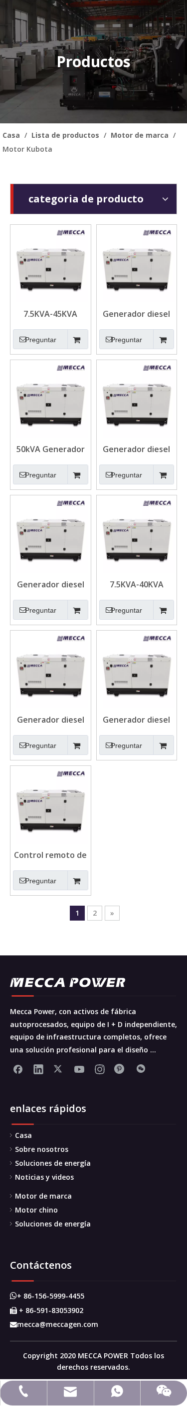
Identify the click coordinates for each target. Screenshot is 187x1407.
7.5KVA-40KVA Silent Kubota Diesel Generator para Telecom (136, 584)
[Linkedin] (38, 1069)
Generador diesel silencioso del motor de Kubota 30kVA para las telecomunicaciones (137, 449)
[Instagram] (100, 1069)
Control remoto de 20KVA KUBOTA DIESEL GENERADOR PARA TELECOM (50, 854)
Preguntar (40, 340)
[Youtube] (79, 1069)
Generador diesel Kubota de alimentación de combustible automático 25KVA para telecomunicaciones (137, 719)
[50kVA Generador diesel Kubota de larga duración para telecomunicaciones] (50, 399)
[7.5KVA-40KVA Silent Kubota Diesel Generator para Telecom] (137, 534)
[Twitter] (59, 1069)
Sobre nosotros (41, 1149)
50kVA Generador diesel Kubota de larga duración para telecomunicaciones (50, 449)
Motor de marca (43, 1196)
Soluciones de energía (53, 1163)
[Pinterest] (120, 1069)
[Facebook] (18, 1069)
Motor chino (36, 1210)
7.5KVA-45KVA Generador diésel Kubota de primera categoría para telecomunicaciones (50, 313)
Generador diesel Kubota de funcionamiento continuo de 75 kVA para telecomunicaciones (137, 313)
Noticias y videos (44, 1177)
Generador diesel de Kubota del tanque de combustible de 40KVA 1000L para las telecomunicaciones (50, 719)
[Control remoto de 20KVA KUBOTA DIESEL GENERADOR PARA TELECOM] (50, 805)
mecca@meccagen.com (54, 1324)
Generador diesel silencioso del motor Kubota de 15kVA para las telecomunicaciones (50, 584)
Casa (23, 1135)
